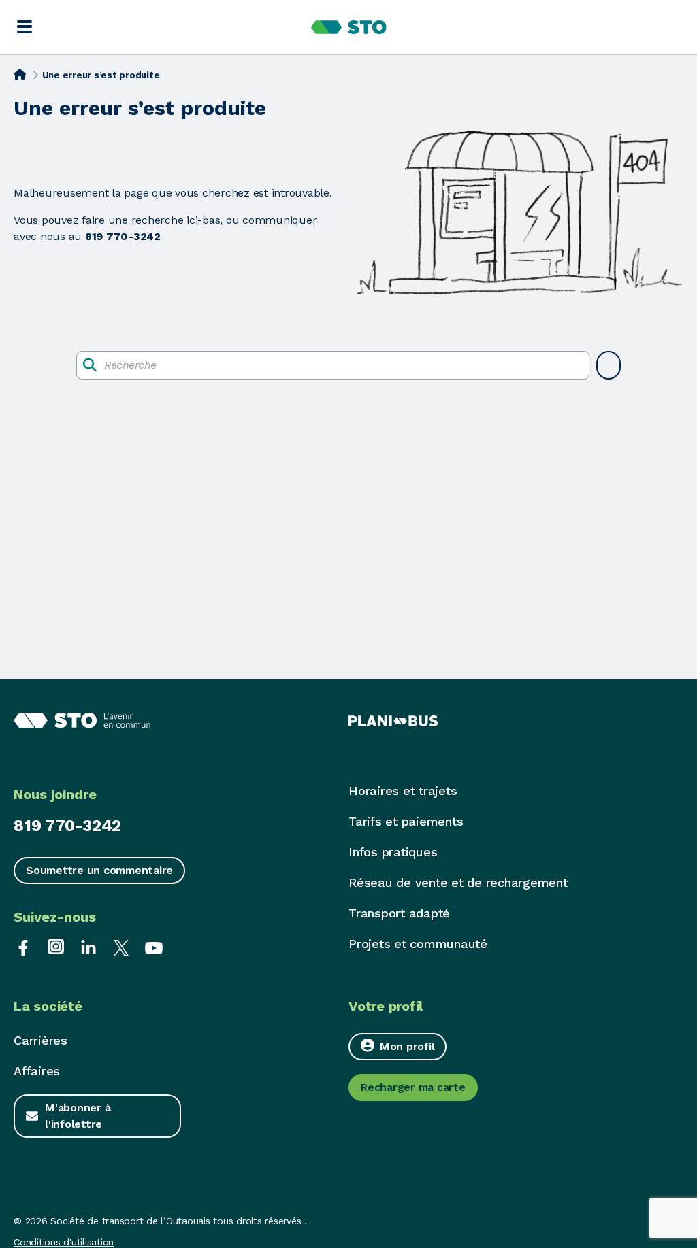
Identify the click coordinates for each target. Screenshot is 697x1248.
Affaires (37, 1071)
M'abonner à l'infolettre (77, 1115)
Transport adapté (399, 913)
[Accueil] (20, 74)
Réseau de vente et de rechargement (458, 882)
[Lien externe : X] (121, 946)
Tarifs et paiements (405, 821)
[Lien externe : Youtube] (153, 946)
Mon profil (407, 1046)
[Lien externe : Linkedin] (88, 946)
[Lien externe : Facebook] (23, 946)
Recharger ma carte (413, 1087)
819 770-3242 (67, 825)
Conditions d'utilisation (64, 1241)
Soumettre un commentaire (99, 870)
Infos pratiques (392, 852)
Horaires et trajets (402, 790)
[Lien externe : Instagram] (55, 946)
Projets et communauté (417, 944)
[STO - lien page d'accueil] (349, 27)
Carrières (40, 1040)
